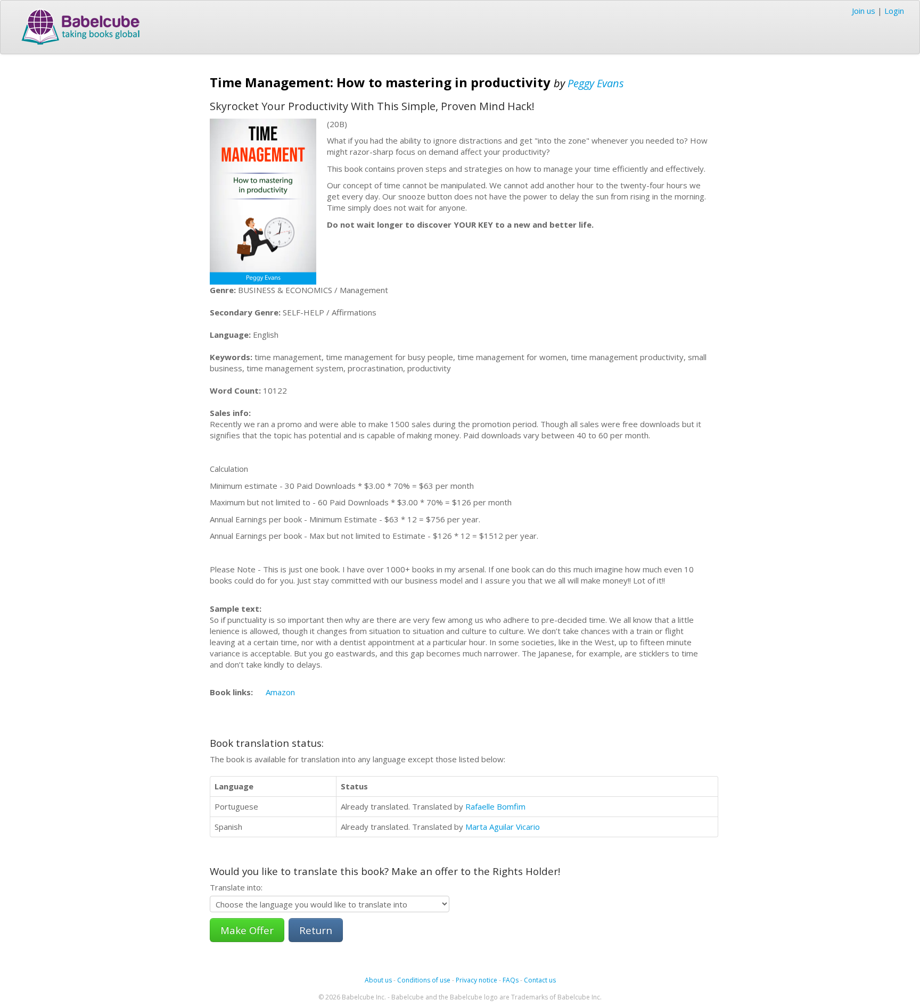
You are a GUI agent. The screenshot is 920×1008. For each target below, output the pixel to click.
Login (894, 10)
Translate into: (236, 887)
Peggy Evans (596, 83)
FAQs (511, 980)
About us (378, 980)
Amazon (280, 692)
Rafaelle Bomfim (495, 806)
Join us (863, 10)
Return (315, 930)
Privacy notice (476, 980)
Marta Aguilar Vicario (502, 826)
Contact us (540, 980)
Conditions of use (423, 980)
